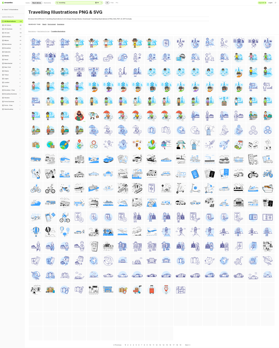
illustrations (36, 3)
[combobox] (76, 2)
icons (28, 3)
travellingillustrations (58, 31)
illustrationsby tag (43, 31)
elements (47, 3)
